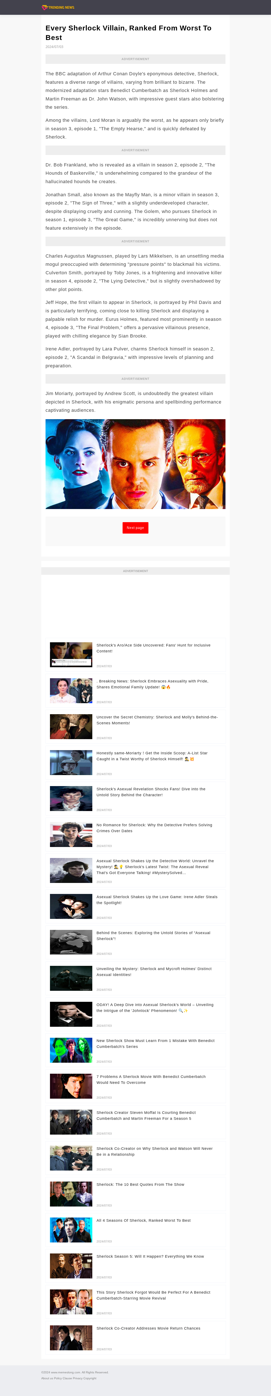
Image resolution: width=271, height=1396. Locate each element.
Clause (67, 1378)
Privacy (78, 1378)
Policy (58, 1378)
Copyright (89, 1378)
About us (47, 1378)
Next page (135, 528)
